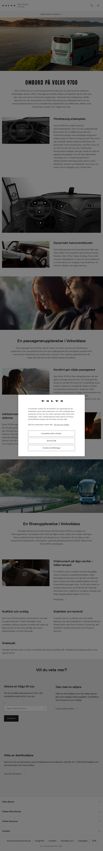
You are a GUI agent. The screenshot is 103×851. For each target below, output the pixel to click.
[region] (51, 425)
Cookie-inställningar (51, 448)
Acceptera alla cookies (51, 433)
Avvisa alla (51, 441)
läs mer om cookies (61, 425)
